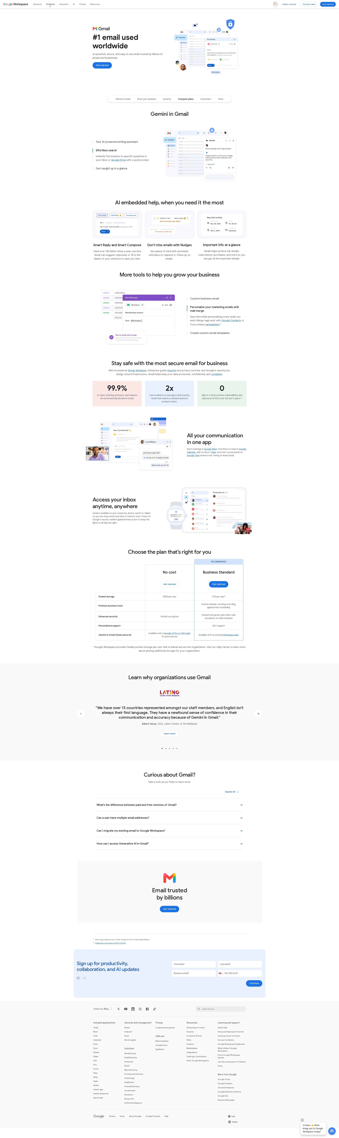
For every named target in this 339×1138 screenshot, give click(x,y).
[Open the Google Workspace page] (16, 4)
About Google (135, 1116)
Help (166, 1116)
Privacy (112, 1116)
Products (50, 4)
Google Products (153, 1116)
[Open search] (275, 4)
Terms (122, 1116)
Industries (63, 4)
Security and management (137, 1022)
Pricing (82, 4)
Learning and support (229, 1022)
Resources (95, 4)
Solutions (37, 4)
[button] (332, 1131)
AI (74, 4)
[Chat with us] (332, 1131)
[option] (123, 99)
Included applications (104, 1022)
